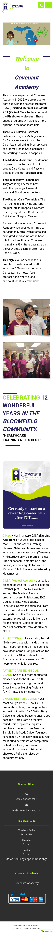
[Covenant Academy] (12, 8)
